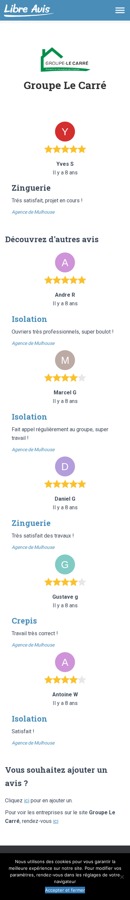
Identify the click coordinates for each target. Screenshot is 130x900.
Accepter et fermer (65, 890)
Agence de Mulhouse (33, 212)
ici (26, 800)
